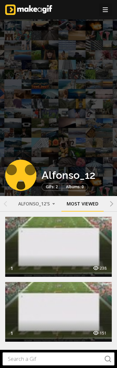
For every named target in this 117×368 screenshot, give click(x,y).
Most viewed (82, 204)
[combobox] (58, 358)
